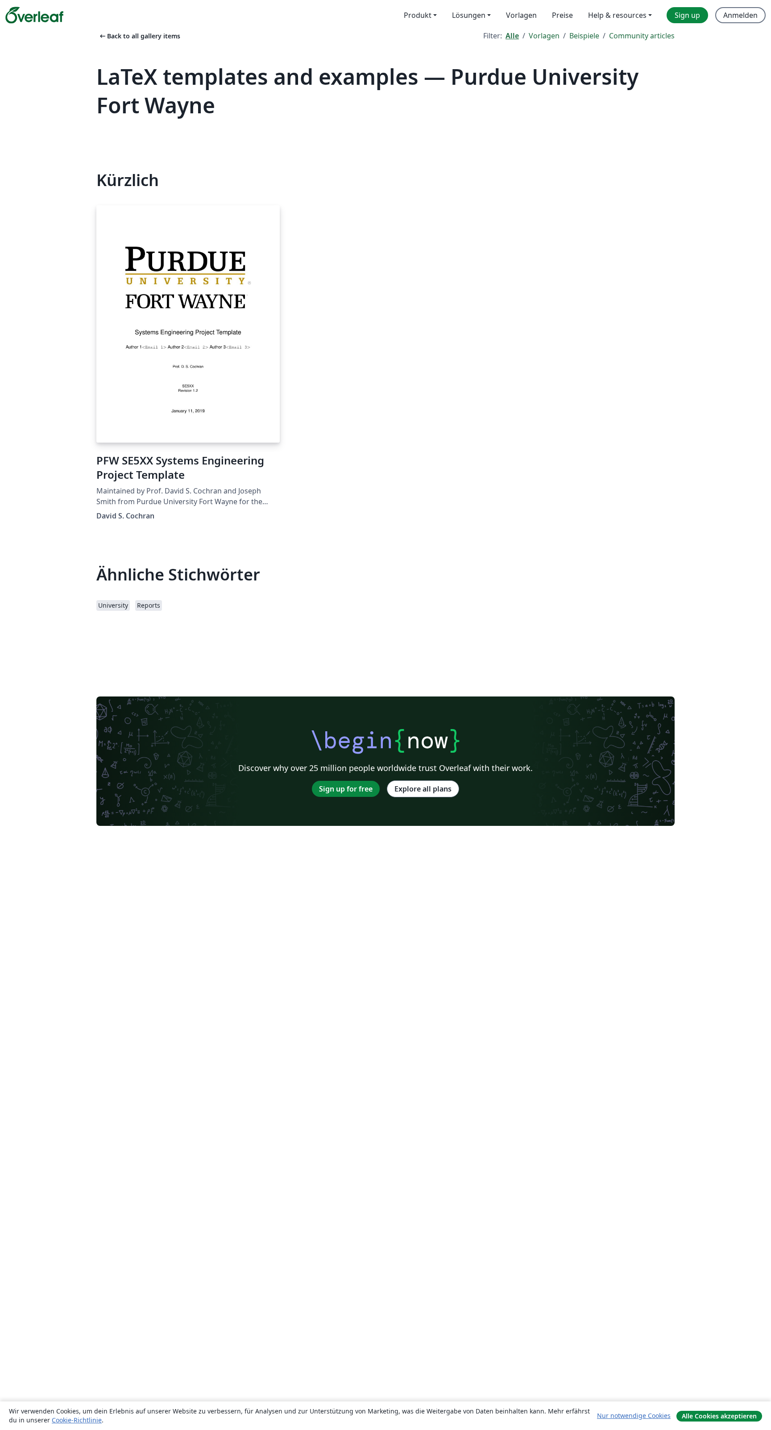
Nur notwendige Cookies (634, 1415)
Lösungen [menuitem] (468, 15)
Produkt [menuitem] (417, 15)
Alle (512, 36)
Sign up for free (346, 789)
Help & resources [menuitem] (617, 15)
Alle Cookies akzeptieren (719, 1416)
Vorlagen (544, 36)
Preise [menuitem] (562, 15)
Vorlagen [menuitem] (521, 15)
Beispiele (584, 36)
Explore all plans (423, 789)
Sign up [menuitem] (687, 15)
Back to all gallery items (139, 36)
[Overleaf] (34, 15)
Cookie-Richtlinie (77, 1420)
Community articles (642, 36)
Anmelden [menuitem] (740, 15)
